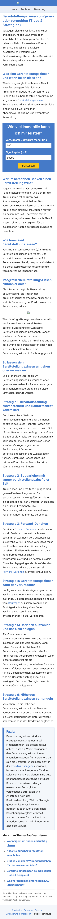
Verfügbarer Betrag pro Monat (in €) (27, 139)
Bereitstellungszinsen (30, 100)
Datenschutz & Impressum (19, 913)
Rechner (26, 9)
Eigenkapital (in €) (16, 152)
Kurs (14, 9)
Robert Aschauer (13, 900)
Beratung (39, 9)
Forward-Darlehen (25, 529)
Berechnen (28, 166)
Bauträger (14, 603)
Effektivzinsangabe (22, 766)
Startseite (17, 910)
